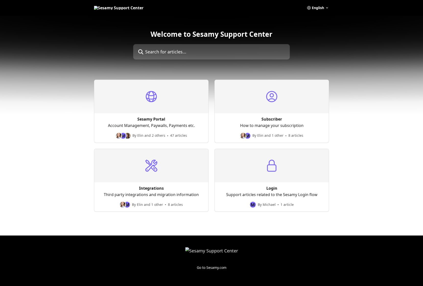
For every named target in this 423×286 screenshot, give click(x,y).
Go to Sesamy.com (211, 267)
